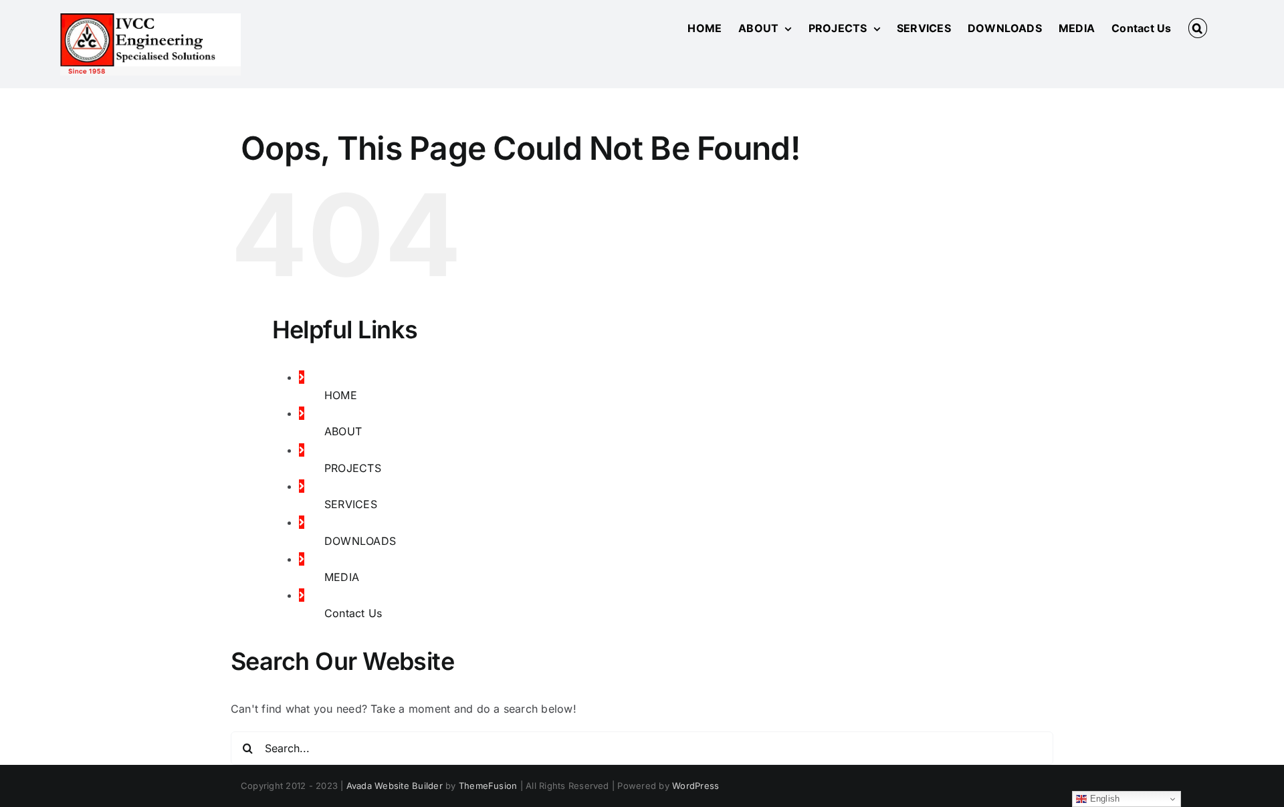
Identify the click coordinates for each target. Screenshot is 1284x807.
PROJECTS (352, 468)
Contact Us (353, 613)
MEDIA (341, 577)
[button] (1197, 28)
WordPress (695, 785)
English (1103, 799)
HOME (340, 395)
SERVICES (350, 504)
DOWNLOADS (360, 541)
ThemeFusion (488, 785)
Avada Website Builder (394, 785)
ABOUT (343, 431)
